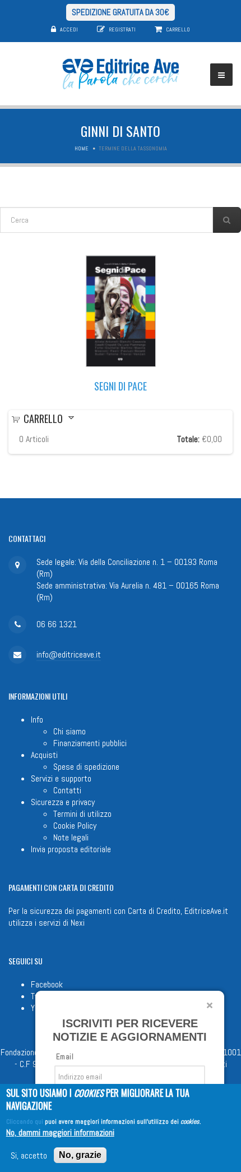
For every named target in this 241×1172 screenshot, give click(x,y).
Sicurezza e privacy (63, 802)
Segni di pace (120, 386)
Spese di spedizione (86, 767)
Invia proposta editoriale (71, 849)
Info (37, 719)
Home (82, 148)
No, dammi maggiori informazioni (60, 1132)
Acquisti (44, 755)
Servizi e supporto (61, 778)
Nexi (78, 923)
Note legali (71, 837)
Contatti (67, 790)
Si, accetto (29, 1155)
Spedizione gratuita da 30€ (120, 12)
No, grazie (80, 1155)
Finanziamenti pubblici (90, 743)
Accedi (69, 29)
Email (64, 1056)
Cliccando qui (24, 1121)
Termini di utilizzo (82, 814)
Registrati (122, 29)
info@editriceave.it (68, 654)
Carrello (178, 29)
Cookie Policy (74, 825)
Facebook (47, 984)
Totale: (188, 439)
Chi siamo (69, 731)
